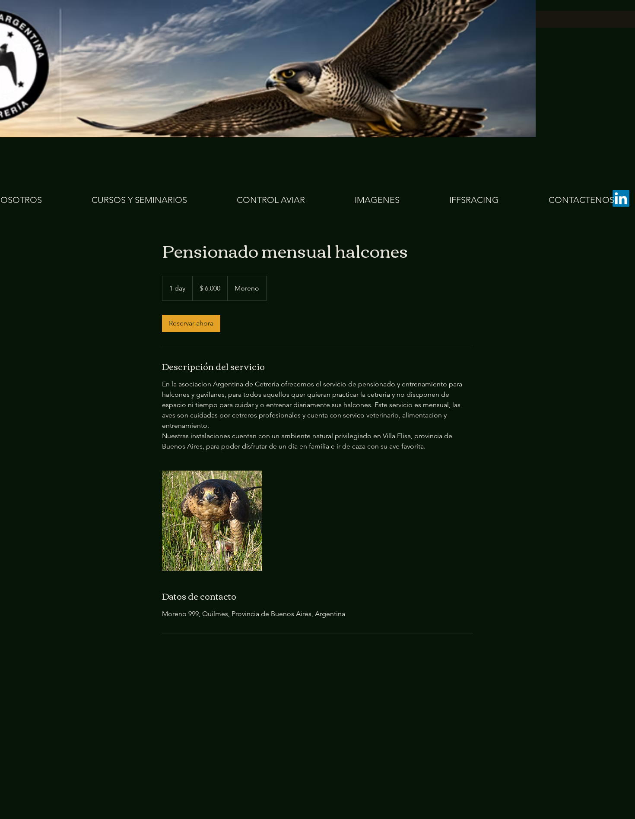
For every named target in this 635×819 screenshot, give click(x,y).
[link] (191, 323)
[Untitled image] (212, 521)
